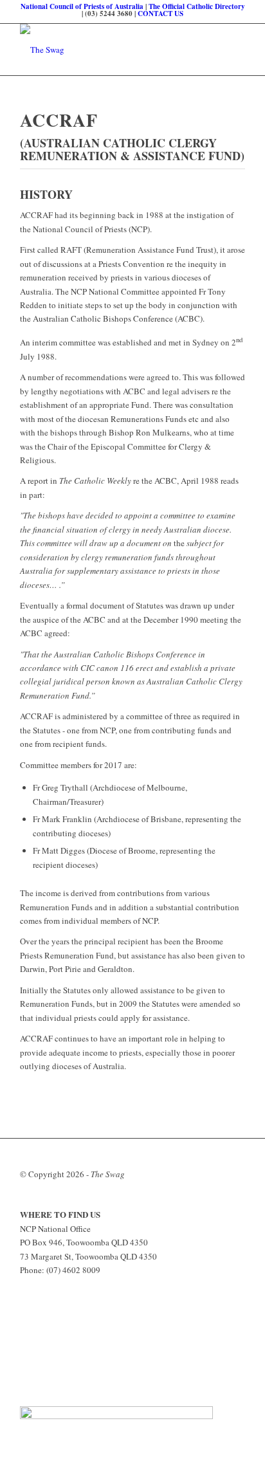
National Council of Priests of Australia (82, 6)
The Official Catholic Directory (197, 6)
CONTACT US (160, 13)
